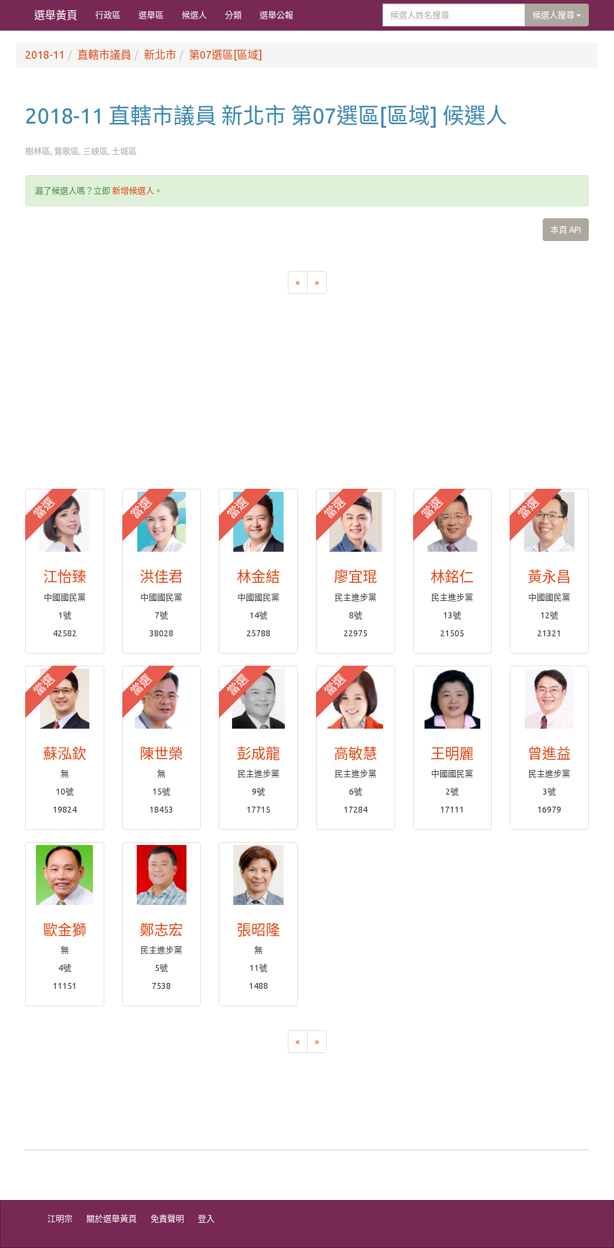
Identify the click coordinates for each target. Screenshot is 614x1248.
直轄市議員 (104, 55)
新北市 (160, 55)
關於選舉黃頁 (111, 1218)
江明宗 (60, 1218)
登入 (206, 1218)
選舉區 (151, 15)
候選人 (194, 15)
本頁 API (565, 229)
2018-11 (45, 55)
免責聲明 (167, 1218)
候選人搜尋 (554, 15)
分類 (233, 15)
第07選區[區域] (225, 55)
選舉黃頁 (55, 15)
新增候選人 (133, 191)
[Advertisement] (307, 399)
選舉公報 (276, 15)
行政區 (108, 15)
